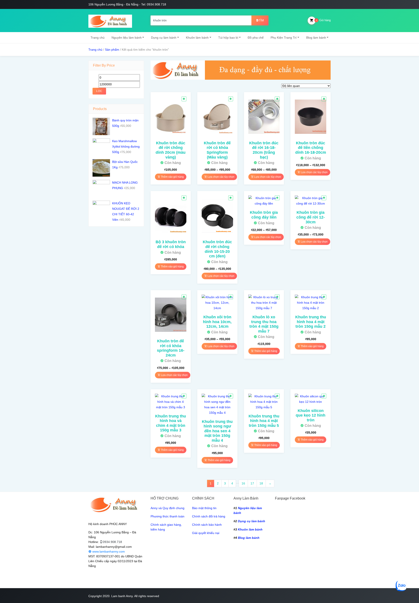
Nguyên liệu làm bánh (127, 37)
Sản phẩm (112, 49)
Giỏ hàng (323, 20)
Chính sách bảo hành (207, 524)
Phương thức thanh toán (167, 516)
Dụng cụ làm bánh (163, 37)
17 (252, 483)
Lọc (99, 91)
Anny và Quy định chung (167, 508)
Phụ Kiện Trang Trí (284, 37)
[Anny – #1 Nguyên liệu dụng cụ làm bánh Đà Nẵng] (110, 20)
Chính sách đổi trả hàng (208, 516)
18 (261, 483)
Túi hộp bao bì (228, 37)
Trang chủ (98, 37)
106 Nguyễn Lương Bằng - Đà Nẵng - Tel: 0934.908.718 (127, 4)
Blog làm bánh (316, 37)
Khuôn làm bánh (197, 37)
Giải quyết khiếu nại (205, 533)
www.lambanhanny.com (108, 551)
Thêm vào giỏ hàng (172, 176)
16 (243, 483)
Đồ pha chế (256, 37)
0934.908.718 (112, 542)
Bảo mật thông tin (204, 508)
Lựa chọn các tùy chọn (220, 176)
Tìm (261, 20)
